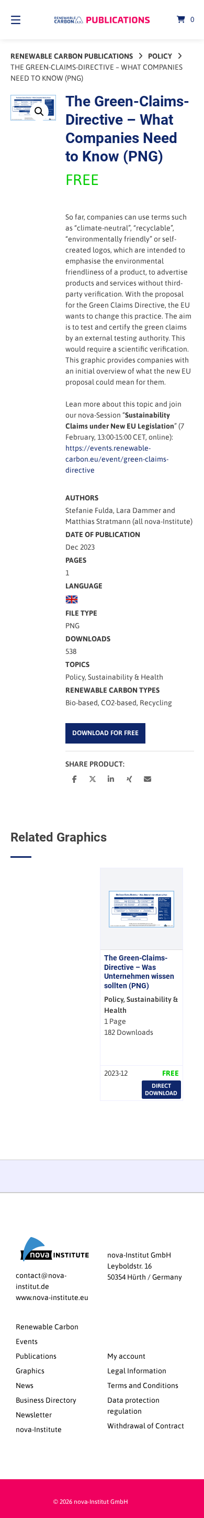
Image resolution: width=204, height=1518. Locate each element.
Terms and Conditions (142, 1385)
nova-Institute (39, 1429)
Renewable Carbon (47, 1327)
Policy (160, 56)
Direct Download (161, 1089)
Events (27, 1341)
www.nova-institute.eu (52, 1297)
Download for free (105, 733)
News (24, 1385)
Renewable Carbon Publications (71, 56)
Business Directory (46, 1400)
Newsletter (34, 1415)
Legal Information (136, 1371)
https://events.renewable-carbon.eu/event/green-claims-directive (116, 459)
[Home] (101, 20)
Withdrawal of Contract (145, 1426)
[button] (39, 111)
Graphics (30, 1371)
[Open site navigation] (28, 19)
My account (126, 1356)
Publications (36, 1356)
